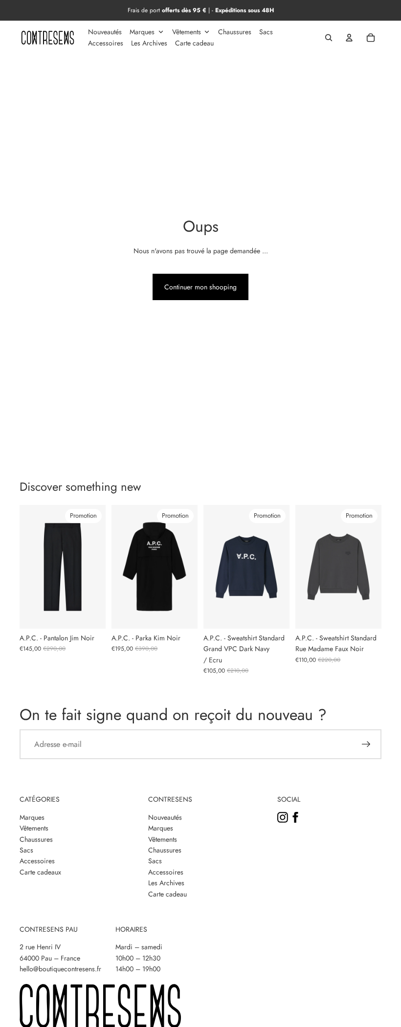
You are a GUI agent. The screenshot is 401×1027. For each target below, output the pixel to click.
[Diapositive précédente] (27, 567)
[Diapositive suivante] (98, 567)
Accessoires (37, 861)
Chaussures (36, 839)
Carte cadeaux (40, 872)
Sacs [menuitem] (266, 32)
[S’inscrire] (366, 744)
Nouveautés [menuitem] (105, 32)
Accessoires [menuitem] (105, 43)
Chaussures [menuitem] (234, 32)
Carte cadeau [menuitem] (194, 43)
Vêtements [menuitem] (186, 32)
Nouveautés (165, 817)
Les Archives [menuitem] (149, 43)
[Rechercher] (328, 37)
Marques (32, 817)
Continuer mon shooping (200, 287)
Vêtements (34, 828)
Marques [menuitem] (142, 32)
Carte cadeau (167, 894)
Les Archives (166, 883)
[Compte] (349, 37)
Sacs (26, 850)
